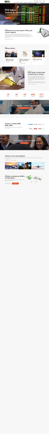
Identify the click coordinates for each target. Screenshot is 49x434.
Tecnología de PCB (30, 2)
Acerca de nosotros (16, 2)
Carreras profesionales (36, 2)
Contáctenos (15, 183)
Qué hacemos (21, 2)
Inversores (40, 2)
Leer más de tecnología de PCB (32, 84)
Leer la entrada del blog (22, 63)
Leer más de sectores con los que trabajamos (10, 160)
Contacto (44, 2)
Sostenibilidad (25, 2)
